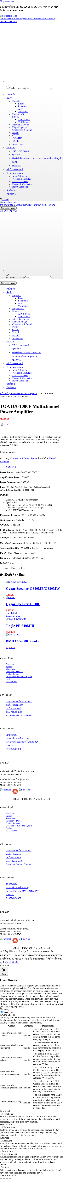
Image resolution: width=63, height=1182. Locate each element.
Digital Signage (19, 127)
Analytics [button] (4, 1138)
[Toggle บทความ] (51, 341)
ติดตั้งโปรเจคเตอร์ (14, 705)
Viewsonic (23, 111)
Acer (20, 109)
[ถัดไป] (4, 1181)
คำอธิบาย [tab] (11, 467)
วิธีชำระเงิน (11, 735)
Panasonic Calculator (22, 184)
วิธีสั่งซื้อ (10, 190)
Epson (21, 103)
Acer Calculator (19, 176)
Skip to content (7, 1)
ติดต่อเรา (11, 194)
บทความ (16, 165)
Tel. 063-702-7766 (8, 21)
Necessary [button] (5, 1009)
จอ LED (16, 141)
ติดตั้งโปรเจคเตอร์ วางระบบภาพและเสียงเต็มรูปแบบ (36, 160)
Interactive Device (20, 124)
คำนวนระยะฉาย (13, 749)
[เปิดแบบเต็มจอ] (4, 1178)
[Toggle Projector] (51, 295)
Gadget (9, 679)
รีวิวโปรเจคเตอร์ (20, 151)
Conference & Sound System (23, 393)
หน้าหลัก (11, 94)
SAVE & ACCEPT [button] (9, 1175)
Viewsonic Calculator (22, 179)
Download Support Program (19, 715)
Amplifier (4, 461)
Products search (16, 88)
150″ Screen (24, 122)
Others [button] (3, 1164)
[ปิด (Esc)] (10, 1178)
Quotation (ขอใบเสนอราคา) (19, 701)
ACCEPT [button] (4, 965)
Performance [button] (6, 1124)
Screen (9, 666)
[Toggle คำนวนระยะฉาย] (51, 367)
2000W (52, 458)
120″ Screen (24, 119)
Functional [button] (5, 1111)
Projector (10, 664)
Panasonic (23, 106)
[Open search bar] (7, 84)
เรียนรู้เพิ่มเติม (12, 962)
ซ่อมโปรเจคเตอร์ (14, 712)
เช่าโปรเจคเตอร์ (14, 169)
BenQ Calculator (20, 186)
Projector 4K (18, 114)
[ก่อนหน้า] (1, 1181)
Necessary (8, 1012)
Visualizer (17, 138)
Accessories (17, 144)
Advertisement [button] (6, 1151)
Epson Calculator (20, 181)
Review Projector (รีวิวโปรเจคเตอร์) (22, 742)
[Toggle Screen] (51, 311)
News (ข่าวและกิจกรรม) (17, 738)
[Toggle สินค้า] (51, 292)
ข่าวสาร (16, 154)
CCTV (15, 135)
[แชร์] (7, 1178)
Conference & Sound (22, 130)
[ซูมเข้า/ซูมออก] (1, 1178)
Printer (15, 132)
